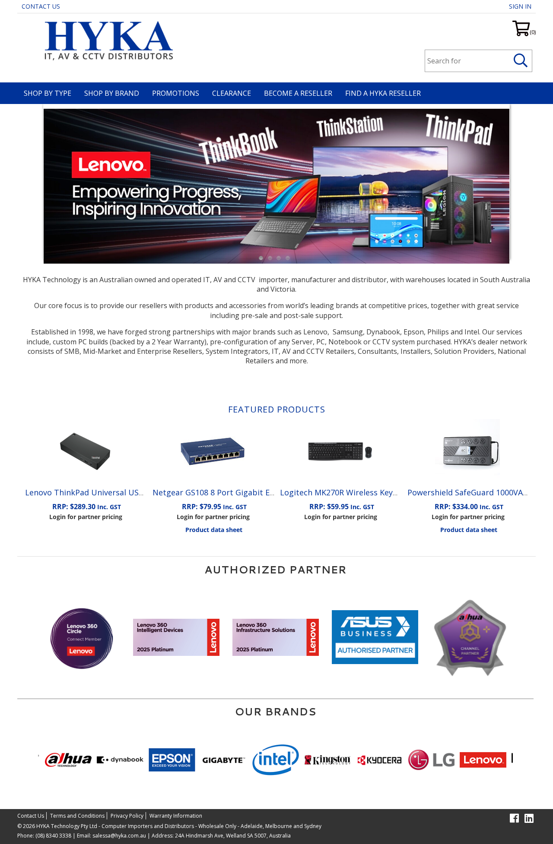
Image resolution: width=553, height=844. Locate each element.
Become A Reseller (298, 93)
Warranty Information (175, 815)
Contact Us (41, 6)
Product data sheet (213, 530)
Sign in (520, 6)
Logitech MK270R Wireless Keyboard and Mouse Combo (383, 492)
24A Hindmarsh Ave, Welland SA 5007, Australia (232, 835)
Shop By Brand (111, 93)
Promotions (175, 93)
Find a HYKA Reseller (383, 93)
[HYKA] (106, 39)
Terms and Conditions (77, 815)
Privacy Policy (127, 815)
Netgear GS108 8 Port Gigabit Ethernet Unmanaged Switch (262, 492)
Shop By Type (47, 93)
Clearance (231, 93)
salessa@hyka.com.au (119, 835)
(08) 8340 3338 (53, 835)
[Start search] (521, 61)
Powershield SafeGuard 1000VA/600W (476, 492)
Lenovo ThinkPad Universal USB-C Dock (98, 492)
